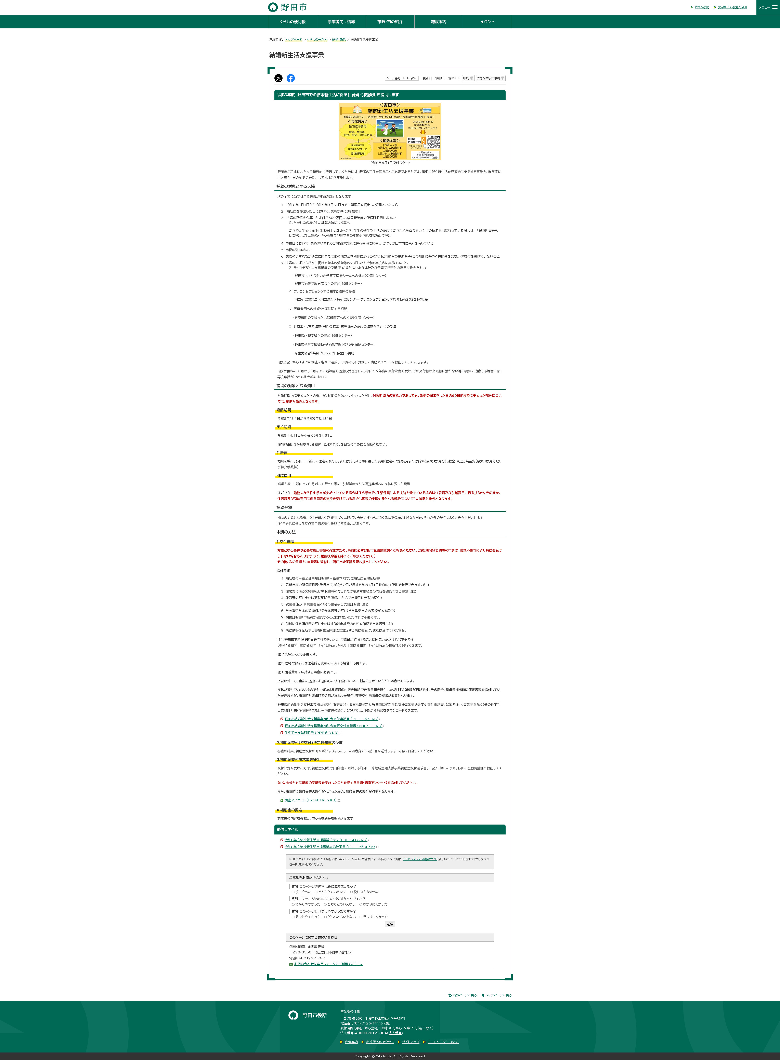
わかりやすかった (307, 904)
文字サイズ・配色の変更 (732, 7)
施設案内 (438, 22)
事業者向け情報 (341, 22)
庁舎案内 (351, 1042)
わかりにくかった (375, 904)
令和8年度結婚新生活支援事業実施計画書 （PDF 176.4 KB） (330, 846)
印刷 (466, 78)
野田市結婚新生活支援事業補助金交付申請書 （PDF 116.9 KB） (331, 719)
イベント (487, 22)
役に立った (303, 892)
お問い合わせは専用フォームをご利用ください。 (328, 964)
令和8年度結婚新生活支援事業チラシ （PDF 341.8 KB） (326, 840)
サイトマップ (410, 1042)
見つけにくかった (375, 917)
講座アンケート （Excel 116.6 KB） (311, 800)
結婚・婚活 (339, 39)
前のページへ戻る (465, 995)
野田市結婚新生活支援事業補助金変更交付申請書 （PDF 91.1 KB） (333, 726)
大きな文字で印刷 (488, 78)
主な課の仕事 (350, 1011)
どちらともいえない (332, 892)
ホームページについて (443, 1042)
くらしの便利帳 (293, 22)
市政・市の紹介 (390, 22)
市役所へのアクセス (380, 1042)
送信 (390, 924)
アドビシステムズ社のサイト (420, 859)
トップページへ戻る (499, 995)
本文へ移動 (702, 7)
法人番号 (395, 1033)
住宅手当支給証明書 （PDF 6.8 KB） (312, 732)
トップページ (293, 39)
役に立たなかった (366, 892)
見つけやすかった (308, 917)
